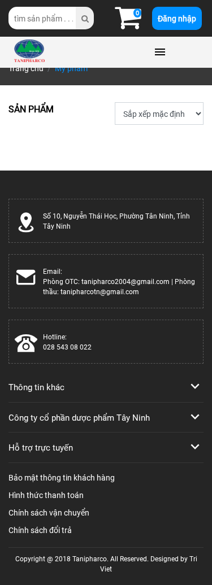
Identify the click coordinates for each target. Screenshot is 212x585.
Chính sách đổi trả (40, 530)
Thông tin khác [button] (36, 386)
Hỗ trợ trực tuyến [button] (40, 447)
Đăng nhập (177, 18)
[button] (128, 24)
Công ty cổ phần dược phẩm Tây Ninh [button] (79, 417)
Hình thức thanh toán (46, 495)
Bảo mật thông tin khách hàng (61, 477)
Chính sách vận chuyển (48, 512)
